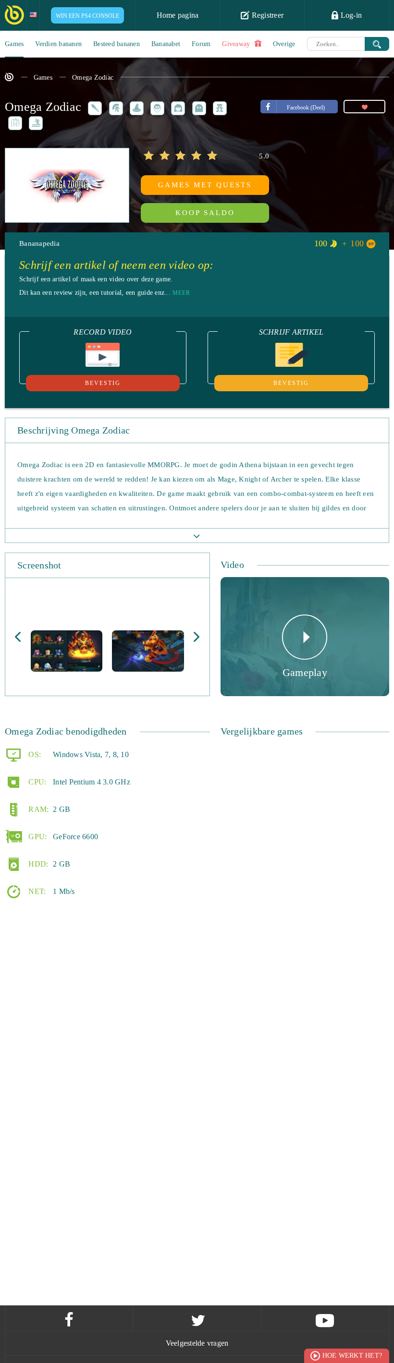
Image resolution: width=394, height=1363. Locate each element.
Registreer (266, 15)
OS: (33, 754)
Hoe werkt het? (352, 1355)
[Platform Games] (34, 122)
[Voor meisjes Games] (176, 107)
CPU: (36, 782)
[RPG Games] (93, 107)
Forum (201, 44)
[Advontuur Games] (13, 122)
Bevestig (103, 383)
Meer (181, 292)
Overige (284, 44)
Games (14, 44)
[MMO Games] (114, 107)
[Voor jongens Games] (155, 107)
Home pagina (178, 15)
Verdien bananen (58, 44)
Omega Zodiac (92, 77)
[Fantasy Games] (135, 107)
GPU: (36, 836)
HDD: (37, 864)
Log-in (350, 15)
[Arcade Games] (197, 107)
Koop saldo (205, 213)
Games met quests (205, 185)
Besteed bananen (116, 44)
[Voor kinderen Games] (218, 107)
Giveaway (237, 44)
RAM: (37, 809)
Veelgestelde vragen (197, 1343)
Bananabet (165, 44)
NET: (36, 891)
